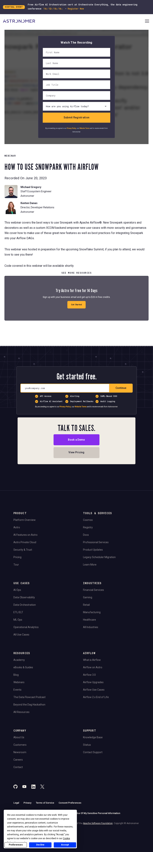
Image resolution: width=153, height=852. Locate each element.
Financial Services (93, 589)
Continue (120, 387)
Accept (65, 844)
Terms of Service (45, 803)
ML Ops (17, 619)
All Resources (21, 712)
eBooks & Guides (23, 667)
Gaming (87, 597)
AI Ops (17, 589)
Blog (16, 674)
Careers (18, 759)
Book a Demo (76, 439)
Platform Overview (24, 519)
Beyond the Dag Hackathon (29, 704)
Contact (18, 767)
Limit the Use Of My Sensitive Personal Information (93, 813)
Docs (86, 534)
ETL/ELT (18, 612)
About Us (18, 737)
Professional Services (96, 542)
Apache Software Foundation (98, 823)
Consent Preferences (70, 803)
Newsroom (19, 752)
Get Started (76, 304)
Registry (88, 527)
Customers (19, 744)
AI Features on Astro (25, 534)
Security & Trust (22, 549)
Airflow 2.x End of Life (96, 697)
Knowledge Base (93, 737)
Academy (19, 659)
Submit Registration (76, 117)
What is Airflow (92, 659)
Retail (86, 604)
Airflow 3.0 (89, 674)
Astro (16, 527)
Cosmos (88, 519)
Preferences (16, 844)
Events (17, 689)
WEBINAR (10, 155)
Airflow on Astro (92, 667)
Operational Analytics (26, 627)
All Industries (90, 627)
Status (87, 744)
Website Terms (84, 128)
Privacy (27, 803)
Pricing (17, 557)
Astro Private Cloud (24, 542)
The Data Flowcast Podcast (29, 697)
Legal (16, 803)
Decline (40, 844)
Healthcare (89, 619)
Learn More (89, 564)
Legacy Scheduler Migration (99, 557)
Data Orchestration (24, 604)
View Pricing (76, 452)
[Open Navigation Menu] (147, 21)
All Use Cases (21, 634)
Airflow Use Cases (93, 689)
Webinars (18, 682)
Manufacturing (92, 612)
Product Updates (93, 549)
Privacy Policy (71, 128)
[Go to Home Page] (73, 21)
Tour (16, 564)
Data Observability (24, 597)
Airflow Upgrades (93, 682)
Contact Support (92, 752)
